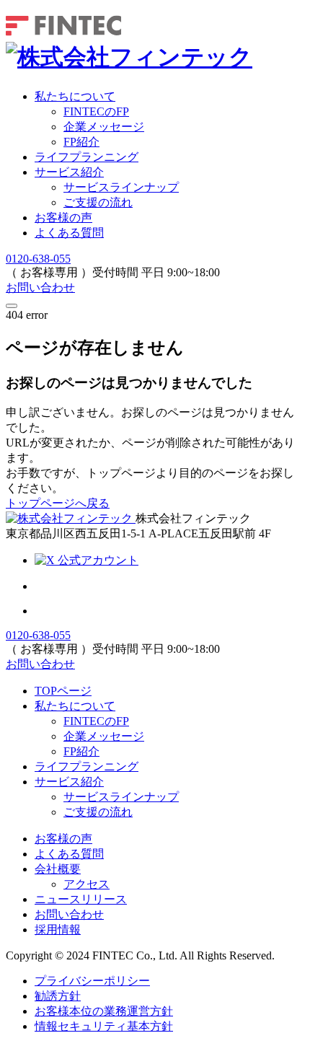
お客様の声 (63, 217)
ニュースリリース (81, 899)
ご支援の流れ (98, 202)
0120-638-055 (38, 258)
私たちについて (75, 96)
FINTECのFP (96, 721)
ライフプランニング (86, 157)
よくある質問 (69, 233)
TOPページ (63, 691)
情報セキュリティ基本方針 (104, 1026)
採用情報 (58, 929)
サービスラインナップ (121, 187)
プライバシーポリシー (92, 981)
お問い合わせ (40, 287)
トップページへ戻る (58, 503)
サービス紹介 (69, 172)
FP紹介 (81, 751)
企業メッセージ (103, 736)
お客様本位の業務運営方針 (104, 1011)
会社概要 (58, 869)
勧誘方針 (58, 996)
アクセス (86, 884)
